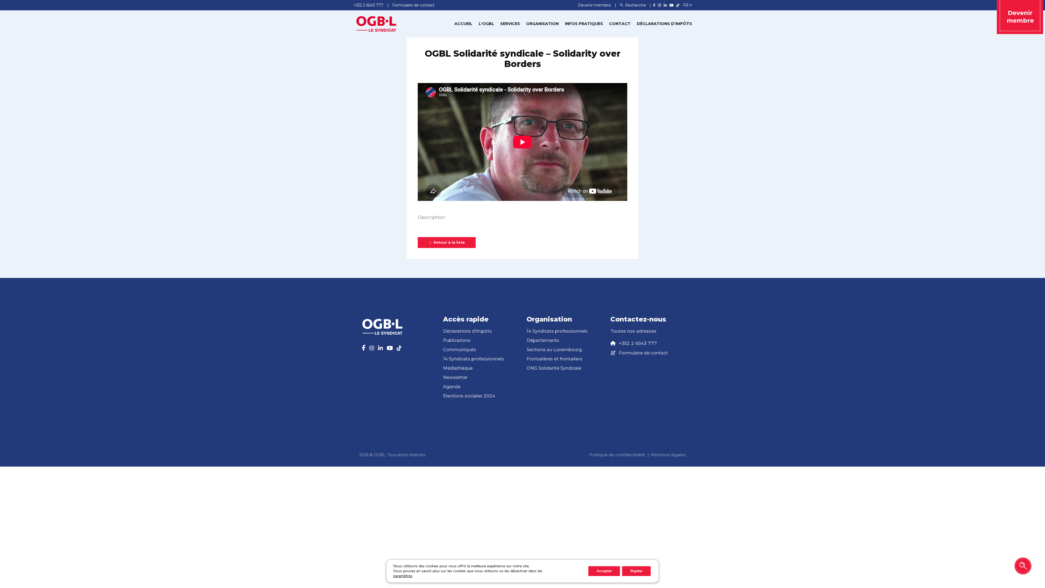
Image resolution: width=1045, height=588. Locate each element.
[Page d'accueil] (376, 23)
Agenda (451, 386)
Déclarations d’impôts (664, 23)
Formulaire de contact (643, 353)
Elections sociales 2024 (469, 396)
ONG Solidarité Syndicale (554, 368)
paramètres (402, 576)
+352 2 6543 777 (638, 343)
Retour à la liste (449, 242)
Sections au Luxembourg (554, 349)
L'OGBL (486, 23)
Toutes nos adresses (633, 331)
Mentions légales (668, 454)
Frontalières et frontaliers (554, 359)
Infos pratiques (584, 23)
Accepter (604, 571)
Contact (620, 23)
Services (510, 23)
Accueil (463, 23)
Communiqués (459, 349)
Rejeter (636, 571)
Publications (457, 340)
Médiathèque (458, 368)
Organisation (542, 23)
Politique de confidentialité (617, 454)
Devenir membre (595, 5)
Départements (543, 340)
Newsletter (455, 377)
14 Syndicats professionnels (473, 359)
